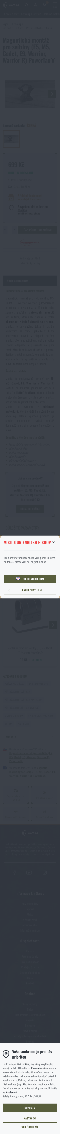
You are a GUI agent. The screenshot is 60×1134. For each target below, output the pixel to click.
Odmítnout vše (30, 1127)
